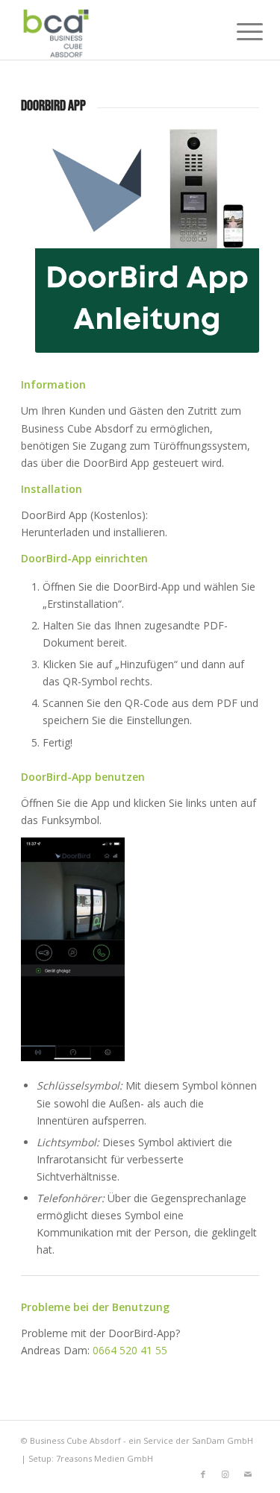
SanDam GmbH (222, 1440)
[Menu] (238, 31)
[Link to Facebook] (203, 1474)
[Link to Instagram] (225, 1474)
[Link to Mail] (248, 1474)
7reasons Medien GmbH (104, 1458)
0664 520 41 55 (130, 1350)
